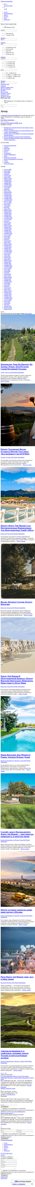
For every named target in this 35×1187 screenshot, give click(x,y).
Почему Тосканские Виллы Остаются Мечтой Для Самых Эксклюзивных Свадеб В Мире (15, 451)
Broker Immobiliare (18, 372)
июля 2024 (7, 204)
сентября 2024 (8, 200)
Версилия (7, 148)
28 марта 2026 (11, 982)
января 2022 (7, 245)
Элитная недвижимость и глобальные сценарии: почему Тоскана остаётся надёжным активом (15, 1054)
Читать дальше (5, 381)
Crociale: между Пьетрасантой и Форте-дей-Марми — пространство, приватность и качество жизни (17, 834)
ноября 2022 (7, 230)
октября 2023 (8, 216)
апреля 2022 (7, 240)
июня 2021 (7, 256)
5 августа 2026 (9, 372)
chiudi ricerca (4, 1177)
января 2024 (7, 212)
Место (15, 1076)
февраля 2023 (8, 225)
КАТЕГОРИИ (9, 123)
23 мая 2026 (23, 760)
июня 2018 (7, 303)
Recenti (3, 123)
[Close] (1, 1090)
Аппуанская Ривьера (10, 145)
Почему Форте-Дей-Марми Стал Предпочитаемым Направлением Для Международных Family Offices (17, 528)
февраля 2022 (8, 244)
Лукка (6, 151)
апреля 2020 (7, 274)
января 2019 (7, 292)
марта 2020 (7, 275)
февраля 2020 (8, 277)
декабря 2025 (8, 181)
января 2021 (7, 262)
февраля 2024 (8, 210)
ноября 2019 (7, 280)
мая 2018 (6, 304)
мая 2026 (6, 174)
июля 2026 (7, 171)
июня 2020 (7, 271)
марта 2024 (7, 209)
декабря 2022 (8, 228)
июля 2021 (7, 254)
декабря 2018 (8, 294)
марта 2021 (7, 259)
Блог (5, 1149)
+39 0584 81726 (10, 1094)
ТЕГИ (20, 123)
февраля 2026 (8, 178)
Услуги (19, 1076)
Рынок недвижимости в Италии (13, 159)
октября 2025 (8, 184)
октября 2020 (8, 265)
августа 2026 (7, 169)
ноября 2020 (7, 263)
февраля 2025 (8, 192)
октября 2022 (8, 231)
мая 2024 (6, 207)
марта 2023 (7, 224)
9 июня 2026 (10, 686)
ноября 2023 (7, 215)
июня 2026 (7, 172)
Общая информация (10, 154)
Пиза (5, 156)
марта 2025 (7, 190)
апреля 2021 (7, 257)
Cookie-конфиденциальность (22, 1077)
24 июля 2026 (10, 457)
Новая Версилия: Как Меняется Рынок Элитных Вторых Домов (15, 756)
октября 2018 (8, 297)
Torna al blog (28, 313)
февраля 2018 (8, 307)
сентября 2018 (8, 298)
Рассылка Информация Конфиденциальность (13, 1112)
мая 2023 (6, 221)
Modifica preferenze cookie (8, 1088)
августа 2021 (7, 253)
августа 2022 (7, 234)
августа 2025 (7, 186)
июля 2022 (7, 236)
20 (5, 1073)
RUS (11, 1153)
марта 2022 (7, 242)
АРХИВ (16, 123)
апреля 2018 (7, 306)
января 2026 (7, 180)
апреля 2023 (7, 222)
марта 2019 (7, 289)
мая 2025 (6, 189)
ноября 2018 (7, 295)
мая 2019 (6, 286)
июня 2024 (7, 206)
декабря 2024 (8, 195)
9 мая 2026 (23, 840)
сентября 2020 (8, 266)
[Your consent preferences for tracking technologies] (32, 1184)
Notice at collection (18, 1184)
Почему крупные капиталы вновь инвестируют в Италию (16, 911)
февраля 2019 (8, 291)
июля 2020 (7, 269)
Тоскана (6, 162)
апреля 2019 (7, 288)
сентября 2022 (8, 233)
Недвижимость (8, 1076)
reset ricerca (4, 1178)
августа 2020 (7, 268)
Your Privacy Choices (24, 1181)
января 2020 (7, 278)
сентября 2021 (8, 251)
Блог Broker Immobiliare (12, 115)
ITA (5, 5)
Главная (3, 115)
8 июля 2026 (10, 534)
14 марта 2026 (24, 1061)
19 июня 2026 (11, 608)
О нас (2, 1076)
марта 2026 (7, 177)
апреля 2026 (7, 175)
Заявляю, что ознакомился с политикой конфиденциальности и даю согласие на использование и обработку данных (17, 1111)
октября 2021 (8, 250)
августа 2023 (7, 219)
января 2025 (7, 193)
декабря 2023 (8, 213)
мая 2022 (6, 239)
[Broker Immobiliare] (7, 1)
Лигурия (6, 150)
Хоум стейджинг (9, 163)
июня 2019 (7, 285)
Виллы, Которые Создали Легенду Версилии (17, 136)
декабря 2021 (8, 247)
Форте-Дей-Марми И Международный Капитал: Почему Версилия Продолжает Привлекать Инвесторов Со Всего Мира (17, 679)
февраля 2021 (8, 260)
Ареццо (6, 147)
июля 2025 (7, 187)
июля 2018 (7, 301)
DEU (11, 5)
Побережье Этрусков (10, 157)
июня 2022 (7, 237)
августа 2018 (7, 300)
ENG (8, 5)
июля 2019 (7, 283)
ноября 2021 (7, 248)
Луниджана (7, 153)
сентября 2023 (8, 218)
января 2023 (7, 227)
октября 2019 (8, 281)
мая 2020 (6, 272)
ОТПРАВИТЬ (4, 1106)
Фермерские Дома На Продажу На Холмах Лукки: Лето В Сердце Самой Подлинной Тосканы (16, 366)
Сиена (6, 160)
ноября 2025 (7, 183)
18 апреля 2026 (24, 915)
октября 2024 (8, 198)
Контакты (10, 1077)
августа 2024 (7, 201)
